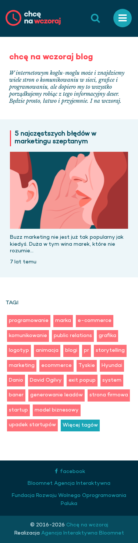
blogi (71, 350)
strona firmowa (108, 395)
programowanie (29, 321)
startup (18, 410)
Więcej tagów (80, 425)
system (111, 380)
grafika (107, 336)
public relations (73, 336)
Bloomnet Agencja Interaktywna (69, 483)
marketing (22, 365)
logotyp (19, 350)
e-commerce (95, 321)
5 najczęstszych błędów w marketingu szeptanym (55, 138)
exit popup (82, 380)
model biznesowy (57, 410)
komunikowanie (28, 336)
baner (16, 395)
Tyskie (86, 365)
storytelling (110, 350)
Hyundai (112, 365)
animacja (47, 350)
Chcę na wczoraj (86, 525)
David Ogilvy (46, 380)
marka (63, 321)
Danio (16, 380)
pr (86, 350)
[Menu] (122, 18)
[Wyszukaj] (95, 18)
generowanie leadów (56, 395)
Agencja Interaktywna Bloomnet (82, 533)
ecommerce (56, 365)
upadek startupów (32, 425)
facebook (72, 472)
